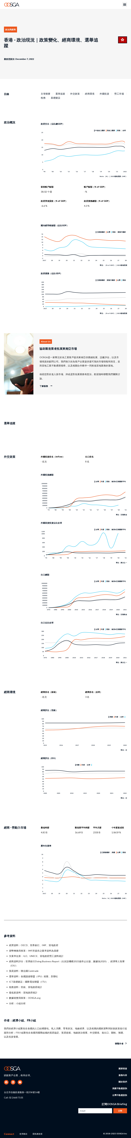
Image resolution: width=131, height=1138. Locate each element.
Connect (9, 1133)
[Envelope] (20, 1082)
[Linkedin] (13, 1082)
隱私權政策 (38, 1134)
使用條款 (23, 1134)
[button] (124, 4)
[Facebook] (6, 1082)
